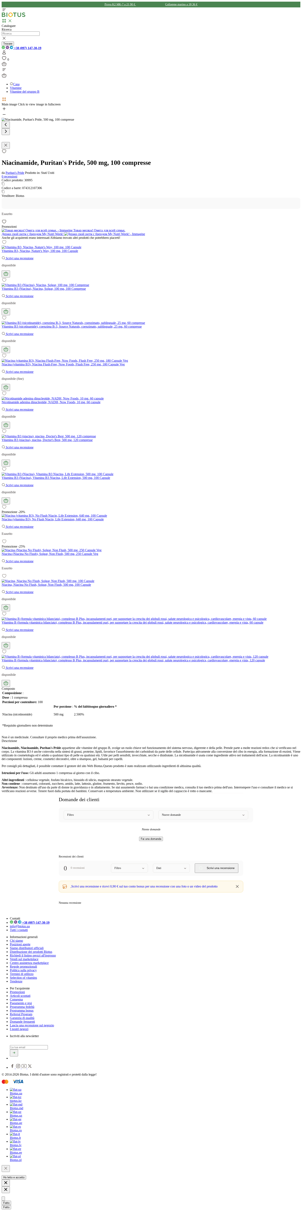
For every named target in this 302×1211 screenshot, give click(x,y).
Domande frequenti (22, 1021)
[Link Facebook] (13, 1067)
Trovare (7, 43)
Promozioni (17, 992)
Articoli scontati (20, 995)
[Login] (4, 53)
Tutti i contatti (19, 930)
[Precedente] (6, 124)
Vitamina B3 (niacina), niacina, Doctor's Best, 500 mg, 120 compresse (47, 440)
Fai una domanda (151, 838)
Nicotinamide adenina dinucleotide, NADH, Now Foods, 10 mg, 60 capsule (51, 402)
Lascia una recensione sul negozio (32, 1025)
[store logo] (13, 16)
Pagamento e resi (21, 1003)
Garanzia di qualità (22, 1018)
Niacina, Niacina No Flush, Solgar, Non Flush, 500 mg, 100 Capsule (46, 584)
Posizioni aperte (20, 944)
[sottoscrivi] (14, 1052)
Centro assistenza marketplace (29, 963)
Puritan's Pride (15, 172)
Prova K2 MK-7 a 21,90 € (120, 4)
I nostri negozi (19, 1029)
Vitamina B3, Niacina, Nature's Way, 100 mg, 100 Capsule (40, 251)
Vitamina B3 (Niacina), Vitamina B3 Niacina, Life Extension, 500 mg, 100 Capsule (56, 478)
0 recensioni (9, 176)
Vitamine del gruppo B (24, 91)
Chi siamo (16, 940)
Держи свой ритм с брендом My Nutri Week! (33, 234)
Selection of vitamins (23, 977)
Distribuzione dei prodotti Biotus (31, 951)
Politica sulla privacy (23, 970)
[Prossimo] (6, 131)
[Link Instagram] (19, 1067)
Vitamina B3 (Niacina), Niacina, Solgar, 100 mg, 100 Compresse (44, 288)
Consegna (16, 999)
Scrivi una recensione (19, 258)
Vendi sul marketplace (24, 959)
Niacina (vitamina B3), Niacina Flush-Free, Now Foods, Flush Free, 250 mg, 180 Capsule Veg (63, 364)
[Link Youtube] (24, 1067)
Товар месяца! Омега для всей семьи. (99, 230)
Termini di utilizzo (21, 974)
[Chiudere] (6, 1168)
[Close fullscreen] (6, 145)
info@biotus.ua (20, 926)
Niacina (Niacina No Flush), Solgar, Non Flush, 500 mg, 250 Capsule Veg (50, 554)
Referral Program (21, 1014)
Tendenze (16, 981)
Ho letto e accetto (13, 1177)
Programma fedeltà (22, 1007)
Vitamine (16, 88)
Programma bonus (21, 1010)
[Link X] (29, 1067)
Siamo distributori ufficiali (27, 948)
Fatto (6, 1202)
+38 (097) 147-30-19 (27, 48)
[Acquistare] (6, 273)
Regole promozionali (23, 966)
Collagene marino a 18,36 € (181, 4)
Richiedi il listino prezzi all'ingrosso (33, 955)
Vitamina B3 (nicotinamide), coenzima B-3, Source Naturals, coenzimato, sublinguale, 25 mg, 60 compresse (72, 326)
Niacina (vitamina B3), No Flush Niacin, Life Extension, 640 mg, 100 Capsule (53, 519)
